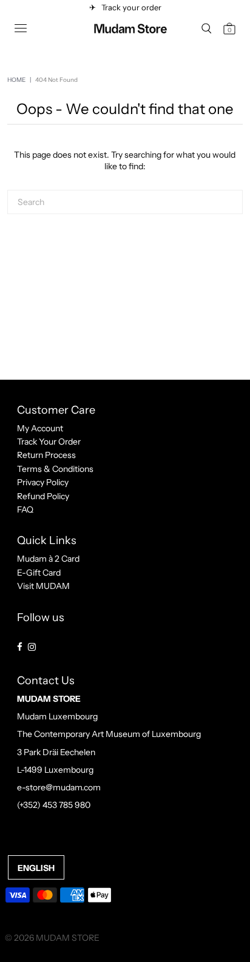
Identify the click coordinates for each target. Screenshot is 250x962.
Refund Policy (43, 496)
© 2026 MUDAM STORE (52, 937)
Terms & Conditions (55, 468)
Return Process (46, 454)
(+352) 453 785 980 (53, 804)
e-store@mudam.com (59, 787)
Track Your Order (49, 441)
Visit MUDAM (43, 585)
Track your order (129, 7)
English (36, 868)
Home (16, 80)
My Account (40, 428)
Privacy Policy (43, 482)
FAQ (25, 509)
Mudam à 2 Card (48, 558)
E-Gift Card (39, 572)
